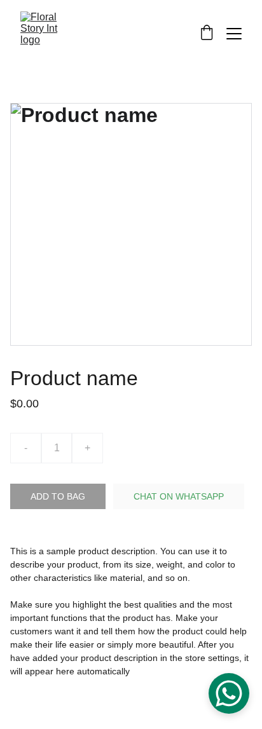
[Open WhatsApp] (229, 693)
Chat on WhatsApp (179, 496)
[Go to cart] (206, 33)
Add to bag (58, 496)
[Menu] (234, 33)
